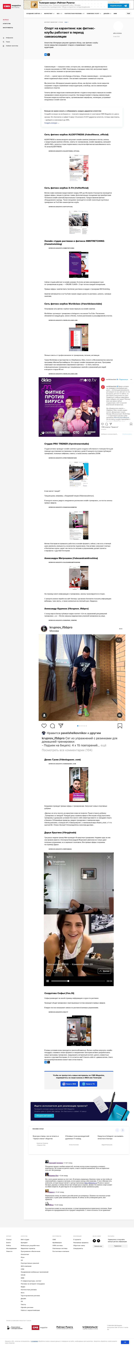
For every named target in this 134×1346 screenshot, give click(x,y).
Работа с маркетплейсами (30, 1310)
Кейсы (8, 1245)
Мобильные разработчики (30, 1245)
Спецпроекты (78, 1248)
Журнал (6, 19)
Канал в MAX (71, 1084)
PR (22, 1301)
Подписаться (117, 1246)
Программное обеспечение (30, 1251)
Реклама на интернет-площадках (33, 1284)
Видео (23, 1287)
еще (128, 13)
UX (22, 1260)
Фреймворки (57, 1242)
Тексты (23, 1304)
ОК (125, 1342)
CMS (54, 1239)
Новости (9, 1251)
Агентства (7, 23)
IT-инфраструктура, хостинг (31, 1281)
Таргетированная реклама (30, 1295)
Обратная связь (79, 1245)
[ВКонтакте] (45, 54)
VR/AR (23, 1275)
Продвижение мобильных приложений (34, 1272)
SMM (22, 1278)
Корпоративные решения (30, 1263)
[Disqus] (78, 1185)
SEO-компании (26, 1266)
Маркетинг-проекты (28, 1248)
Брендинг (24, 1242)
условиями (34, 1341)
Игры (22, 1257)
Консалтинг (25, 1254)
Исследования (11, 1248)
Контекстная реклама (29, 1289)
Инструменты (8, 27)
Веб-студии (25, 1239)
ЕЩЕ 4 (66, 22)
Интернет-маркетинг (51, 22)
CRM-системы (58, 1245)
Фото (22, 1292)
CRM (22, 1269)
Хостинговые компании (61, 1251)
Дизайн (23, 1298)
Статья (61, 22)
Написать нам (98, 1246)
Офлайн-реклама (27, 1307)
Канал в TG (90, 1084)
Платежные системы (60, 1248)
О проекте (77, 1239)
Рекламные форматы (80, 1242)
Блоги (8, 1242)
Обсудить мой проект (44, 1116)
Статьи (8, 1239)
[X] (48, 54)
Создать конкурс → (51, 123)
